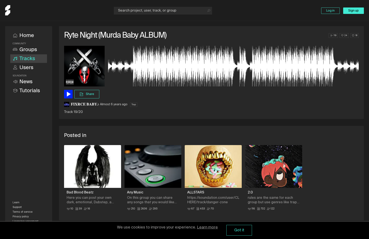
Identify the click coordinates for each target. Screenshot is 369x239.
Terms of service (22, 212)
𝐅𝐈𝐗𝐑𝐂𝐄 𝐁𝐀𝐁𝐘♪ (85, 104)
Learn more (207, 227)
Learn (16, 202)
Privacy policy (21, 216)
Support (17, 207)
